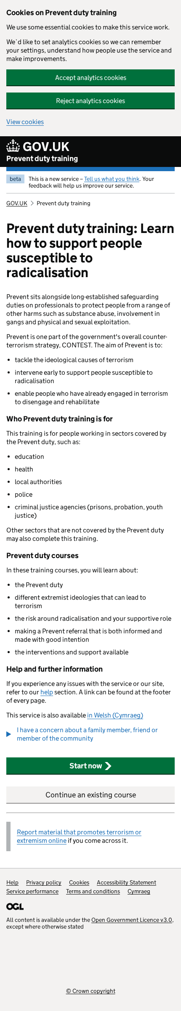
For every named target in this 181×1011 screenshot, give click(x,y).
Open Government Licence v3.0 (131, 920)
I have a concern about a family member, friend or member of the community (87, 734)
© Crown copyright (90, 990)
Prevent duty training (42, 158)
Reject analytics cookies (90, 101)
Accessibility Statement (126, 882)
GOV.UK (16, 203)
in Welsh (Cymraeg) (115, 715)
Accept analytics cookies (90, 78)
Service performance (32, 891)
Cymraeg (139, 891)
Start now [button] (85, 765)
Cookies (79, 882)
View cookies (25, 122)
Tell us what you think (111, 179)
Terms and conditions (93, 891)
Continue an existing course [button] (90, 794)
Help (12, 882)
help (46, 692)
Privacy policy (43, 882)
